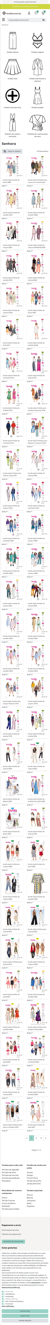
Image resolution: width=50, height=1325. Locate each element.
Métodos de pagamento (11, 1234)
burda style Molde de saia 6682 (11, 1061)
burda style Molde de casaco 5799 (11, 507)
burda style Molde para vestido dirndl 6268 (37, 1028)
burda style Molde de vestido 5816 (36, 637)
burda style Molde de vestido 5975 (11, 279)
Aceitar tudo (25, 1311)
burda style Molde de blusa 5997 (36, 312)
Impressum (36, 1282)
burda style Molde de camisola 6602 (36, 1061)
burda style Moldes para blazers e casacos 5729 (37, 442)
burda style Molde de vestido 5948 (36, 214)
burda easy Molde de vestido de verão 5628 (36, 800)
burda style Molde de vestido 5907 (11, 214)
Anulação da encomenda (13, 1241)
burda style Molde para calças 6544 (37, 931)
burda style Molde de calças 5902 (11, 605)
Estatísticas (10, 1294)
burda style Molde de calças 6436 (11, 898)
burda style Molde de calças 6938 (11, 865)
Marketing (9, 1296)
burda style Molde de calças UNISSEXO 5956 (36, 246)
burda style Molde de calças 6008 (11, 312)
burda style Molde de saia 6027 (11, 344)
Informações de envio (10, 1230)
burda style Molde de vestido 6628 (36, 1093)
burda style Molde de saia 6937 (11, 996)
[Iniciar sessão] (29, 13)
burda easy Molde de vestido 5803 (11, 637)
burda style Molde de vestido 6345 (36, 898)
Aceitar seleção (25, 1320)
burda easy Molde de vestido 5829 (11, 572)
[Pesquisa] (44, 20)
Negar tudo (25, 1316)
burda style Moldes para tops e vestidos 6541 (12, 1126)
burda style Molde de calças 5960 (11, 246)
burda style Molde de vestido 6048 (36, 344)
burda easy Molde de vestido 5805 (36, 670)
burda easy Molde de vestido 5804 (11, 670)
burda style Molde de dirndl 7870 (11, 833)
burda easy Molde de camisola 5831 (11, 540)
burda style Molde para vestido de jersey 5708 (37, 409)
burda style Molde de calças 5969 (36, 279)
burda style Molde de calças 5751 (36, 377)
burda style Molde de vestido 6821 (36, 996)
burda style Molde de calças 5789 (36, 474)
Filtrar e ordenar (14, 151)
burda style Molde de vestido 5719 (11, 409)
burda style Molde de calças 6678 (11, 1093)
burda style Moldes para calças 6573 (12, 963)
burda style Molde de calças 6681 (11, 768)
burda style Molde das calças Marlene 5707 (11, 703)
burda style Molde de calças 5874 (36, 605)
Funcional (9, 1304)
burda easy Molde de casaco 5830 (36, 572)
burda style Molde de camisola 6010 (11, 377)
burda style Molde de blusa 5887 (11, 181)
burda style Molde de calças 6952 (36, 768)
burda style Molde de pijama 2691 (11, 800)
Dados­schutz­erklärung (11, 1287)
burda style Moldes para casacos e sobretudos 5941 (37, 181)
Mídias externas (11, 1299)
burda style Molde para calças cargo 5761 (12, 474)
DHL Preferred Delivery (14, 1301)
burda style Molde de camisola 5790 (36, 507)
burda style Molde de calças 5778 (11, 735)
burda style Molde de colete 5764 (36, 735)
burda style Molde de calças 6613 (11, 931)
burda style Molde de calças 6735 (36, 833)
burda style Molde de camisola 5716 (11, 442)
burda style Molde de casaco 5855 (36, 540)
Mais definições (8, 1306)
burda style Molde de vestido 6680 (11, 1028)
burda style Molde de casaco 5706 (36, 703)
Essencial (9, 1291)
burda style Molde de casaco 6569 (36, 963)
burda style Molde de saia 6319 (36, 1126)
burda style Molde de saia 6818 (36, 865)
